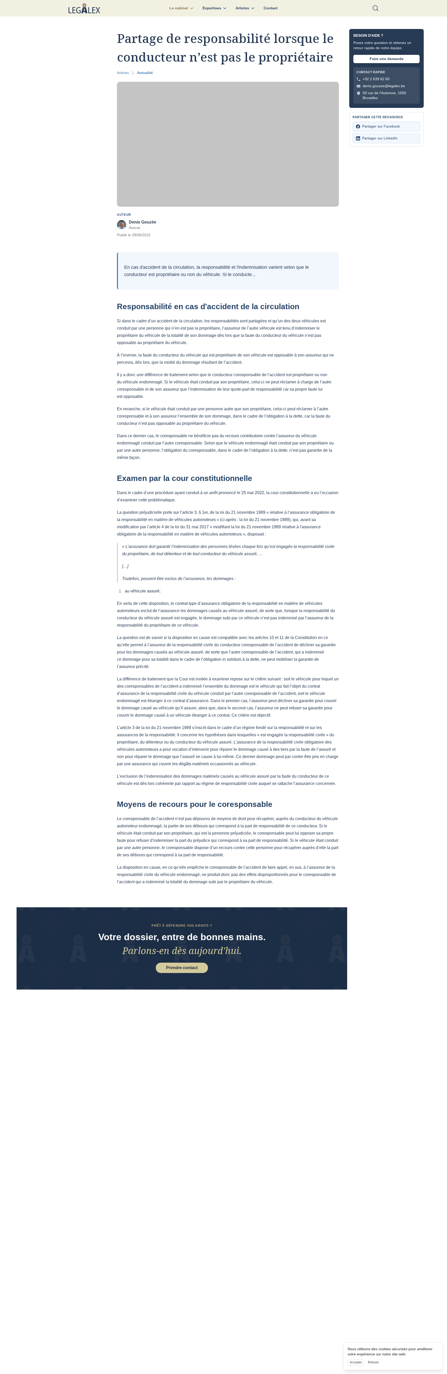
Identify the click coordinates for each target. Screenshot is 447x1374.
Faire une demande (387, 59)
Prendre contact (182, 967)
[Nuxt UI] (84, 8)
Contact (271, 8)
